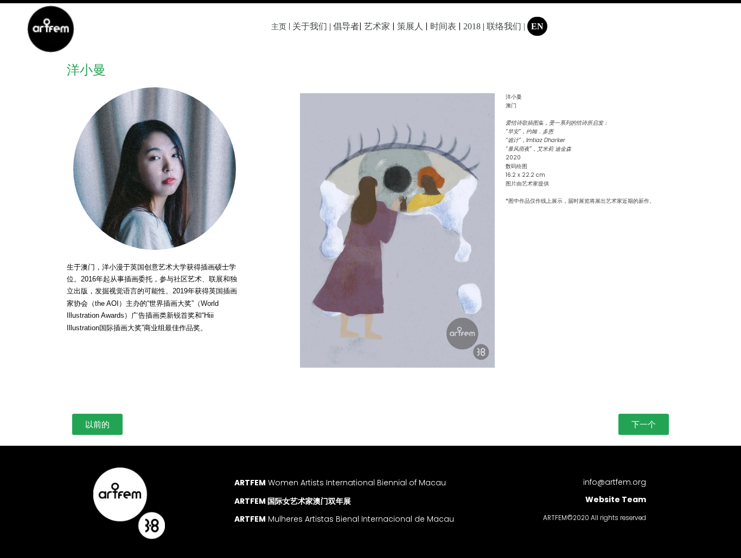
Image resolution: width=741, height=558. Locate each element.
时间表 (443, 26)
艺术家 (377, 26)
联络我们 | (506, 26)
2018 (472, 26)
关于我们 (309, 26)
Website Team (615, 499)
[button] (97, 424)
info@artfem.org (614, 482)
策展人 (410, 26)
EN (537, 26)
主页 (278, 26)
